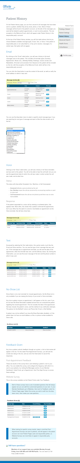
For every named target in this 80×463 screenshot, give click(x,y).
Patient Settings (64, 33)
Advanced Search (64, 40)
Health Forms (63, 43)
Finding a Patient (64, 29)
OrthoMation (63, 47)
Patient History (64, 36)
